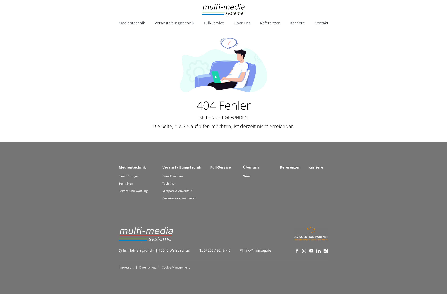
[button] (176, 267)
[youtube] (311, 251)
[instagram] (304, 251)
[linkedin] (318, 251)
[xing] (325, 251)
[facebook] (297, 251)
